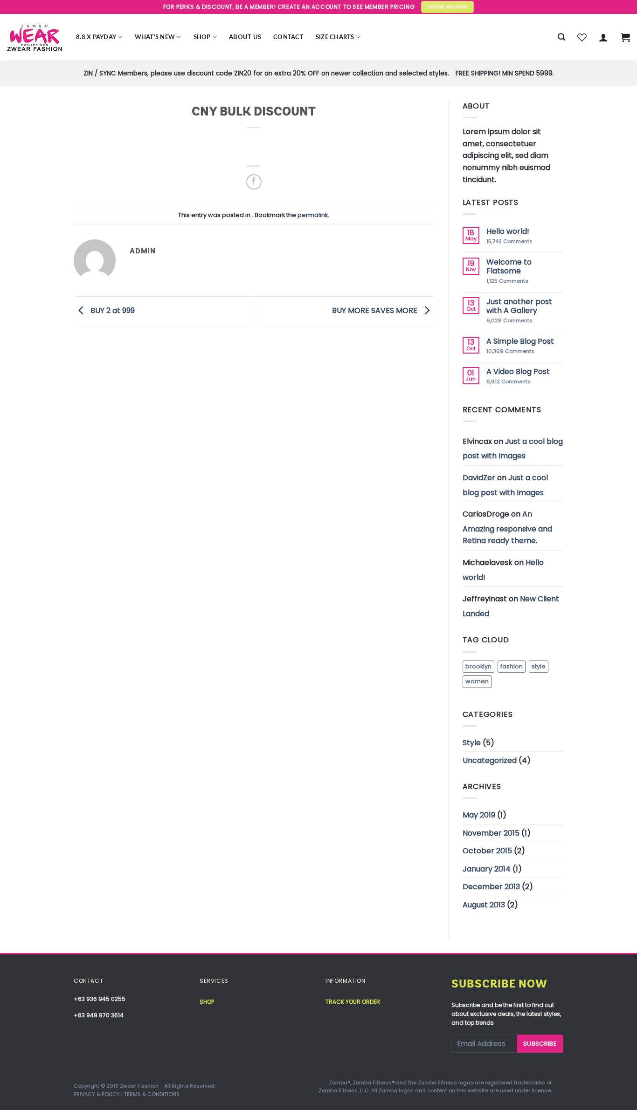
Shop (202, 37)
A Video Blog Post (518, 371)
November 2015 (491, 833)
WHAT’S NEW (155, 37)
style (539, 666)
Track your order (352, 1002)
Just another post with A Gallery (519, 306)
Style (472, 742)
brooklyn (478, 666)
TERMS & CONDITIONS (152, 1094)
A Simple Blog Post (520, 341)
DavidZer (479, 477)
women (477, 681)
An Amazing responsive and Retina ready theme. (507, 527)
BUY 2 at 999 (112, 310)
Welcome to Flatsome (509, 266)
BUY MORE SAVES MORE (375, 310)
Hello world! (507, 231)
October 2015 (487, 850)
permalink (313, 215)
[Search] (561, 37)
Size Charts (335, 37)
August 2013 (484, 904)
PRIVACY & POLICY (97, 1094)
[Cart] (625, 37)
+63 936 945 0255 (99, 999)
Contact (288, 37)
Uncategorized (490, 760)
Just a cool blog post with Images (513, 449)
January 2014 (487, 869)
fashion (511, 666)
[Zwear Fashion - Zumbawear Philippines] (34, 37)
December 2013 (491, 886)
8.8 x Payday (96, 37)
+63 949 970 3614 (99, 1015)
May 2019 (479, 815)
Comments (509, 241)
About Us (245, 37)
